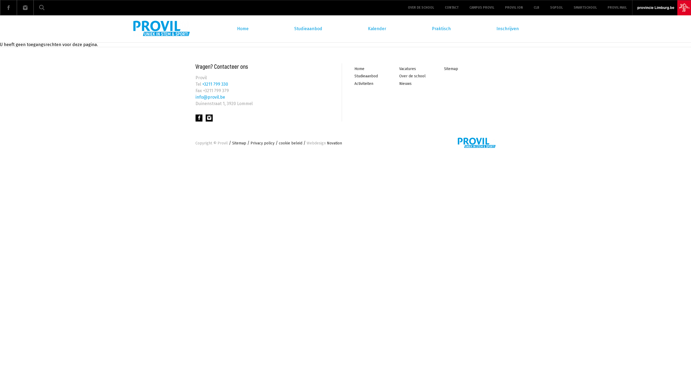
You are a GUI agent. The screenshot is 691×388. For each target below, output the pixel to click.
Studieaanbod (308, 28)
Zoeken (41, 7)
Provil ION (514, 7)
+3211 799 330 (214, 84)
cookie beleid (290, 143)
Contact (452, 7)
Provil (223, 143)
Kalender (377, 28)
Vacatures (407, 69)
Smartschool (585, 7)
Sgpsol (556, 7)
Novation (324, 143)
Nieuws (405, 83)
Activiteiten (363, 83)
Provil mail (617, 7)
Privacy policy (262, 143)
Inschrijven (507, 28)
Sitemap (451, 69)
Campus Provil (481, 7)
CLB (536, 7)
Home (243, 28)
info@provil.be (210, 97)
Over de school (421, 7)
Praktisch (441, 28)
